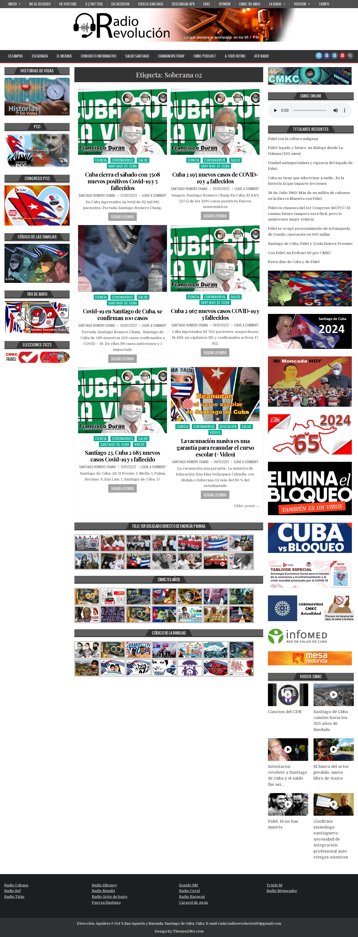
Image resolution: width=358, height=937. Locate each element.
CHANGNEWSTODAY (171, 56)
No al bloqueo (40, 4)
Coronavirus (122, 160)
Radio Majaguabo (282, 891)
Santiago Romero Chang (97, 195)
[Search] (350, 55)
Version (300, 4)
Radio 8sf (12, 891)
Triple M (274, 885)
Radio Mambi (103, 891)
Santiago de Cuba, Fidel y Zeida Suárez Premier (310, 244)
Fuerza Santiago (150, 4)
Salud (143, 160)
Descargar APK (183, 4)
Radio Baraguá (192, 897)
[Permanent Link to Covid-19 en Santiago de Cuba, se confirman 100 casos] (122, 258)
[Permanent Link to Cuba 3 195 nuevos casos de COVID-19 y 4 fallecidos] (215, 122)
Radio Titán (14, 897)
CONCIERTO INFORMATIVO (98, 56)
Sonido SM (188, 885)
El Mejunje (64, 56)
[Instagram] (334, 55)
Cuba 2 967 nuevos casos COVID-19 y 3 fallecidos (215, 314)
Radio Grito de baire (110, 897)
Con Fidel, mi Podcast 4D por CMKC (299, 253)
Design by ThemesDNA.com (179, 931)
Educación (228, 426)
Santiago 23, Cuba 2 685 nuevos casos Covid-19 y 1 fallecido (122, 456)
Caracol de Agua (193, 902)
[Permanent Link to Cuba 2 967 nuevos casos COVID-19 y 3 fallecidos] (215, 258)
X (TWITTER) (94, 4)
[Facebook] (326, 55)
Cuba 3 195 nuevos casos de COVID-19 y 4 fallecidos (215, 178)
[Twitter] (318, 55)
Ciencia (101, 160)
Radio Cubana (16, 885)
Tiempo (324, 4)
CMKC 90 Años (249, 4)
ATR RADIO (261, 56)
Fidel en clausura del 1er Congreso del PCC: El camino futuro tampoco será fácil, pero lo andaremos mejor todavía (309, 214)
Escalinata (40, 56)
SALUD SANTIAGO (137, 56)
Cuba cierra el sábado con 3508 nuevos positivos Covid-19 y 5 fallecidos (122, 181)
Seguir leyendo (122, 216)
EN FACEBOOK (120, 4)
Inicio (12, 4)
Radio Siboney (104, 885)
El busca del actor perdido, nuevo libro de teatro (331, 772)
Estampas (15, 56)
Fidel (206, 4)
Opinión (224, 4)
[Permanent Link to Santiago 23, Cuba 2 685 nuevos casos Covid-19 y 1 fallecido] (122, 400)
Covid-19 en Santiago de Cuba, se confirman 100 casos (122, 314)
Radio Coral (189, 891)
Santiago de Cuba (122, 166)
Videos (139, 444)
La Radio (275, 4)
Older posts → (247, 506)
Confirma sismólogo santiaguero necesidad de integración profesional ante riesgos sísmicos (331, 839)
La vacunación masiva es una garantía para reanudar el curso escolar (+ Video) (215, 447)
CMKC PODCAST (205, 56)
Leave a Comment (154, 195)
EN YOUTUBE (68, 4)
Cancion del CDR (285, 711)
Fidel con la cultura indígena (293, 139)
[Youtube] (342, 55)
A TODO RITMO (235, 56)
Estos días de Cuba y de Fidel (293, 262)
